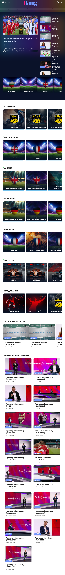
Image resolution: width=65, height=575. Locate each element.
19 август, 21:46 (35, 346)
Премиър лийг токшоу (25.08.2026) (56, 28)
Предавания (11, 291)
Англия (8, 168)
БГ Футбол (9, 107)
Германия (9, 199)
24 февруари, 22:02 (11, 515)
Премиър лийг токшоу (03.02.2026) (15, 539)
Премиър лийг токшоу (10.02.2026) (44, 512)
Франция (9, 229)
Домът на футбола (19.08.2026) (55, 37)
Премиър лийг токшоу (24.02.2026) (15, 512)
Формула (9, 260)
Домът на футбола (14, 321)
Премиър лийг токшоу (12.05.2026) (44, 405)
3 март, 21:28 (38, 488)
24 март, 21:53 (38, 462)
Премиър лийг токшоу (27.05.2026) (44, 378)
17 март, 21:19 (9, 488)
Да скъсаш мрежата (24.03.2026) (43, 459)
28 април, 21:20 (10, 435)
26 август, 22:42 (9, 346)
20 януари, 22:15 (10, 569)
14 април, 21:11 (9, 462)
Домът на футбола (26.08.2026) (55, 20)
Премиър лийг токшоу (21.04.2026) (44, 432)
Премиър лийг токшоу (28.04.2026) (15, 432)
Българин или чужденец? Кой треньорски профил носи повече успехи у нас (56, 55)
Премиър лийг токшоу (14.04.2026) (15, 459)
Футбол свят (11, 137)
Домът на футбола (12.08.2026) (55, 45)
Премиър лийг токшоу (16, 356)
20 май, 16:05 (9, 408)
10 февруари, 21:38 (40, 515)
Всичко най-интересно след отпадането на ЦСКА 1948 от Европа (56, 65)
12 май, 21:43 (38, 408)
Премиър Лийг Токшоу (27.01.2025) (44, 539)
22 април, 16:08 (39, 435)
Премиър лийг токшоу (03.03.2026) (44, 485)
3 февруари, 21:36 (10, 542)
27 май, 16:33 (38, 381)
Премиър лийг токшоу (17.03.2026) (15, 485)
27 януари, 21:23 (39, 542)
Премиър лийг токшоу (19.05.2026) (15, 405)
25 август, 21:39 (10, 381)
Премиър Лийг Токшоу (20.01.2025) (15, 566)
